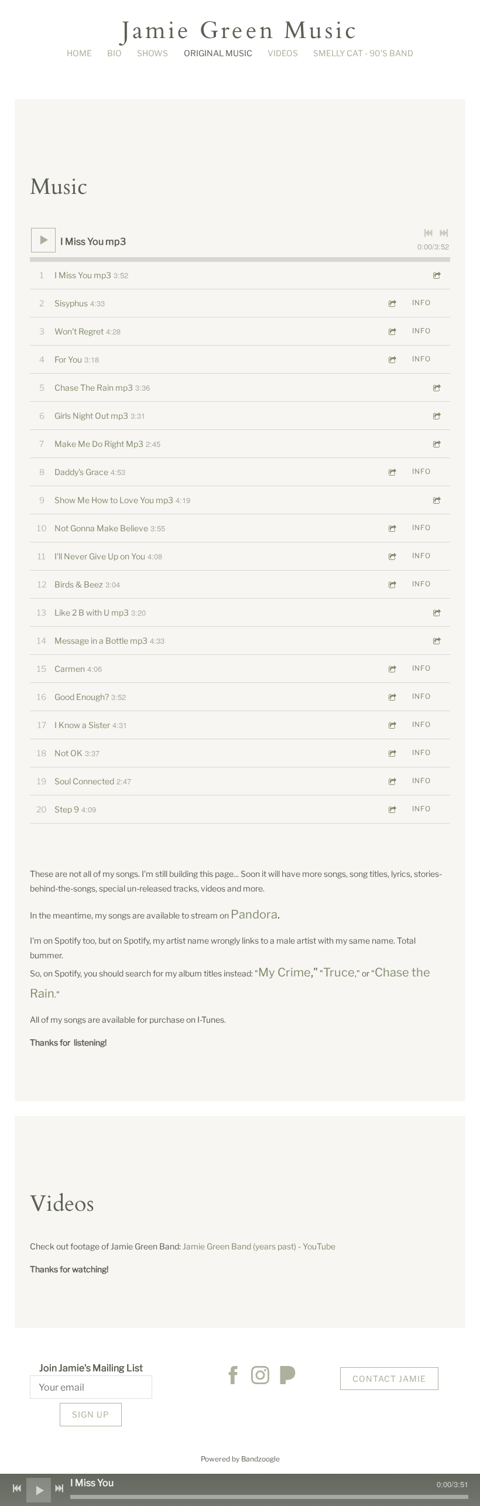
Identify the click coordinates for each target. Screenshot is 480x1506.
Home (79, 53)
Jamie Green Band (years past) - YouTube (259, 1246)
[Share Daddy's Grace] (391, 472)
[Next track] (443, 233)
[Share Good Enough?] (391, 696)
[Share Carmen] (391, 668)
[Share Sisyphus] (391, 303)
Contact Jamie (389, 1379)
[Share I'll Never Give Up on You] (391, 556)
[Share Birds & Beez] (391, 584)
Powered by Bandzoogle (240, 1459)
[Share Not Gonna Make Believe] (391, 528)
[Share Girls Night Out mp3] (436, 415)
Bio (114, 53)
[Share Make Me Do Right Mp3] (436, 443)
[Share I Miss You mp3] (436, 275)
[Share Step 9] (391, 809)
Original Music (218, 53)
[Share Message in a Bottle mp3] (436, 640)
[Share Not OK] (391, 753)
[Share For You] (391, 359)
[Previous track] (428, 233)
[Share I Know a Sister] (391, 725)
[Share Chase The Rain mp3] (436, 387)
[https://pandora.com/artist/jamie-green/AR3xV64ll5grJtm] (288, 1376)
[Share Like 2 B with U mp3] (436, 612)
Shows (152, 53)
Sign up (90, 1414)
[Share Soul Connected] (391, 781)
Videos (283, 53)
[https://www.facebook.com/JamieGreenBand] (233, 1376)
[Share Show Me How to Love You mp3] (436, 500)
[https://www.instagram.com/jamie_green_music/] (260, 1376)
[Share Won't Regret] (391, 331)
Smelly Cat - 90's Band (363, 53)
